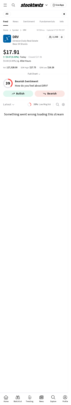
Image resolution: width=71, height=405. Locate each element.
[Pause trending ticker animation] (64, 14)
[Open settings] (63, 104)
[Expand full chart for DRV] (54, 53)
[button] (7, 14)
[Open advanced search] (57, 104)
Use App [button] (59, 5)
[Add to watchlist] (62, 37)
